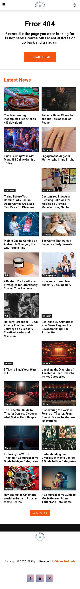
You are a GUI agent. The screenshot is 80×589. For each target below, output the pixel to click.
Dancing (47, 234)
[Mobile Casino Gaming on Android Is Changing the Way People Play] (21, 224)
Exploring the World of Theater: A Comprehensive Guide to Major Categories (21, 458)
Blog (7, 109)
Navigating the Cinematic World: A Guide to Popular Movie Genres (20, 498)
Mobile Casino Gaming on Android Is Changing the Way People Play (20, 244)
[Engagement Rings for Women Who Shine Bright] (59, 139)
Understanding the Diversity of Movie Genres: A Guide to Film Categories (59, 458)
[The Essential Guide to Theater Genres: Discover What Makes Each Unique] (21, 393)
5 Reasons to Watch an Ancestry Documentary (56, 283)
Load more (39, 512)
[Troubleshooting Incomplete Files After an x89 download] (21, 99)
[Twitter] (49, 578)
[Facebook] (30, 578)
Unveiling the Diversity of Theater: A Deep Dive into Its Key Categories (58, 373)
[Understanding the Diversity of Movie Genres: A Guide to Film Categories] (59, 438)
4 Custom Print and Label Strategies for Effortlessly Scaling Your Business (20, 285)
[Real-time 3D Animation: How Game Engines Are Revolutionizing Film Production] (59, 305)
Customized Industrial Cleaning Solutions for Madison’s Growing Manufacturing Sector (56, 202)
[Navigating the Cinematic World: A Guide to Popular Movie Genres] (21, 478)
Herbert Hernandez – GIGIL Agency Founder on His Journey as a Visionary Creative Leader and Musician (21, 329)
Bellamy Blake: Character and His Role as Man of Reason (58, 119)
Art (6, 275)
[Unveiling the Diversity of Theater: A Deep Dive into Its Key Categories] (59, 353)
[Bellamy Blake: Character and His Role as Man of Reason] (59, 99)
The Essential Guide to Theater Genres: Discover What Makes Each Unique (20, 414)
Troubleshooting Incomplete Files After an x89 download (20, 119)
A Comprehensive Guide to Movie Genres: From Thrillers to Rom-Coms (59, 498)
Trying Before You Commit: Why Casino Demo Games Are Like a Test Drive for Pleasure (19, 202)
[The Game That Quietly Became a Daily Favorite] (59, 224)
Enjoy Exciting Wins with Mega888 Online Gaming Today (19, 159)
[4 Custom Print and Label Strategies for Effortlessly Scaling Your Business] (21, 264)
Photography (49, 275)
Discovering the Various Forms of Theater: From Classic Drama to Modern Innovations (58, 415)
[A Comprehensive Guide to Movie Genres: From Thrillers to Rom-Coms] (59, 478)
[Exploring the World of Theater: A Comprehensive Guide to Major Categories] (21, 438)
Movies (8, 363)
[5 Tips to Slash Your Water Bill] (21, 353)
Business (9, 150)
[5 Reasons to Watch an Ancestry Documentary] (59, 264)
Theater (9, 234)
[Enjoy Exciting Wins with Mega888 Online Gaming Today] (21, 139)
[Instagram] (40, 578)
